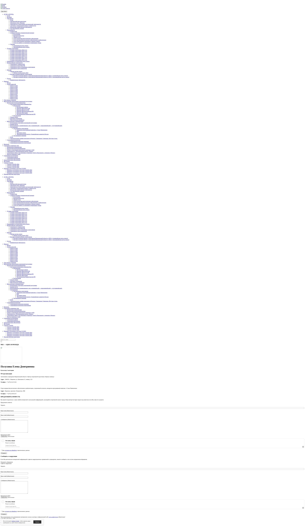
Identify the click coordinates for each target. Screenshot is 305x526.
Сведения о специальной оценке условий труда (23, 25)
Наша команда (11, 30)
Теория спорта (14, 117)
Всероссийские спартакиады (15, 62)
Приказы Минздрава (22, 112)
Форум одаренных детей (13, 154)
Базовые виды (14, 124)
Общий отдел (17, 37)
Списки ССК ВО (8, 162)
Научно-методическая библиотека (16, 102)
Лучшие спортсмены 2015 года (18, 60)
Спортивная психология (13, 140)
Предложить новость (6, 402)
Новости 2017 (14, 94)
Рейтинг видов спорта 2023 (20, 72)
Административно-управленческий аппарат (22, 32)
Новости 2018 (14, 92)
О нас (8, 15)
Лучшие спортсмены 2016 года (18, 58)
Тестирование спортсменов (20, 128)
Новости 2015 (14, 97)
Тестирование (14, 127)
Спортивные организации (11, 155)
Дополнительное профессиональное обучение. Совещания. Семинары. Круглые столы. (34, 138)
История (9, 17)
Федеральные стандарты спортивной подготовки (23, 122)
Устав (11, 20)
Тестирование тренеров (19, 135)
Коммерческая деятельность (17, 80)
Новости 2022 (14, 87)
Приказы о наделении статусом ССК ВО (15, 168)
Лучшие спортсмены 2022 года (18, 52)
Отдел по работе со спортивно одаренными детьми (27, 42)
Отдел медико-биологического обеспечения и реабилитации (29, 40)
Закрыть (3, 405)
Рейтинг (9, 70)
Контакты (6, 144)
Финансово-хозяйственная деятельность (21, 27)
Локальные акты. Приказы (17, 22)
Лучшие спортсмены (12, 48)
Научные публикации (16, 118)
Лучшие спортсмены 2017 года (18, 57)
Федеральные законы (22, 107)
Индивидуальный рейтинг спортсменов (21, 74)
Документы (10, 18)
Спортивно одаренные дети (11, 145)
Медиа (9, 82)
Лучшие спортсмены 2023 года (18, 51)
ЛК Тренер (7, 161)
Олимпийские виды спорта (20, 45)
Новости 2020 (14, 90)
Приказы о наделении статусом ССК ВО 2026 (19, 172)
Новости (6, 81)
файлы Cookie (15, 521)
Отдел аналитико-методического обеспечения (25, 38)
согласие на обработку (11, 450)
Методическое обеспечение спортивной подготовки (18, 101)
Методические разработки (17, 120)
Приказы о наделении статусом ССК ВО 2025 (19, 171)
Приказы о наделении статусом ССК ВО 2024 (19, 170)
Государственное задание (17, 28)
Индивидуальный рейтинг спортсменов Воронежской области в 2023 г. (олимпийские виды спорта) (40, 75)
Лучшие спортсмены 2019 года (18, 54)
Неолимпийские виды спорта (21, 47)
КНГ (18, 131)
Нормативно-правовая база (14, 147)
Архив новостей (11, 84)
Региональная (17, 115)
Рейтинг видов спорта (16, 71)
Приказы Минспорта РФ (23, 108)
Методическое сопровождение (15, 121)
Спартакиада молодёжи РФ (17, 65)
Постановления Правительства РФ (26, 114)
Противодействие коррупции (18, 21)
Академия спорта (21, 132)
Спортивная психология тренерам (19, 141)
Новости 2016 (14, 95)
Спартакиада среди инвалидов (18, 68)
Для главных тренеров (10, 100)
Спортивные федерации (13, 158)
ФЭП (11, 137)
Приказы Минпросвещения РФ (25, 111)
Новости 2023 (14, 85)
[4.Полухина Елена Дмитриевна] (11, 362)
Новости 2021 (14, 88)
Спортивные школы (12, 157)
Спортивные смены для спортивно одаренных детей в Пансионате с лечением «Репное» (31, 152)
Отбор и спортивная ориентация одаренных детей (20, 150)
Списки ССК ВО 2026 (13, 167)
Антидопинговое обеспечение (12, 160)
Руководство (13, 31)
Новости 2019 (14, 91)
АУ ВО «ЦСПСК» (9, 14)
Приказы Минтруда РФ (23, 110)
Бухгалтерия (16, 34)
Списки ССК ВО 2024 (13, 164)
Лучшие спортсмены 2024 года (18, 50)
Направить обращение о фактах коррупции (7, 462)
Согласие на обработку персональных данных (13, 522)
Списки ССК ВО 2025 (13, 165)
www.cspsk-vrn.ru (53, 517)
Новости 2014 (14, 98)
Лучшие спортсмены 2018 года (18, 55)
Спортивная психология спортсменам (20, 142)
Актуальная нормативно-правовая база (20, 104)
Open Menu (4, 11)
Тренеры (12, 44)
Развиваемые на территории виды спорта (18, 61)
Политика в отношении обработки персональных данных (16, 520)
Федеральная (16, 105)
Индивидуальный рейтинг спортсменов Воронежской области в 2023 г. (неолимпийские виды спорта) (41, 77)
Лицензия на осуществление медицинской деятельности (25, 24)
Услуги (9, 78)
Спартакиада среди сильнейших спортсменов (22, 67)
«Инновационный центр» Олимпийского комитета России (33, 134)
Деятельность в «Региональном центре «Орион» (20, 151)
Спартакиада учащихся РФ (17, 64)
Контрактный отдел (18, 35)
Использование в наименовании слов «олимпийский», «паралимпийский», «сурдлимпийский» (36, 125)
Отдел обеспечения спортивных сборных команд (26, 41)
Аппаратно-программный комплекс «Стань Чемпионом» (32, 130)
